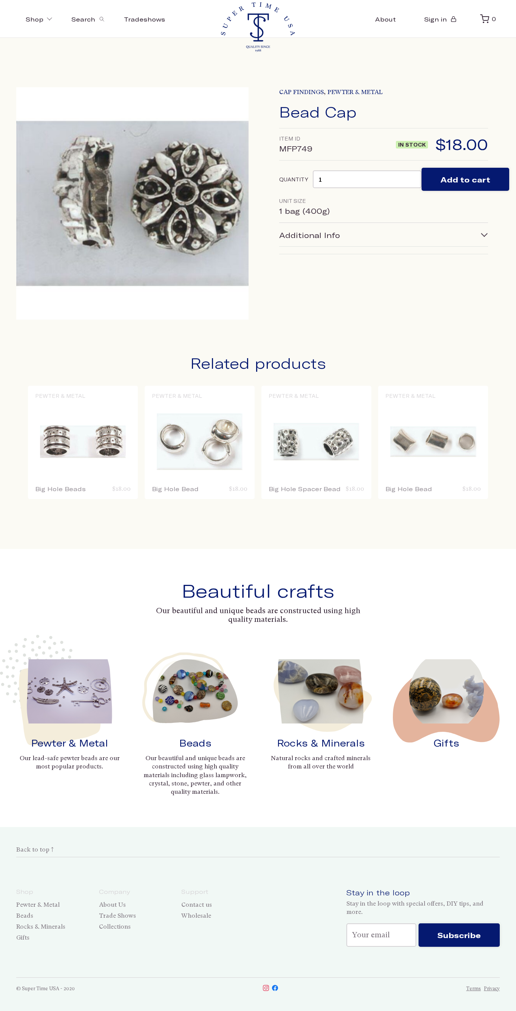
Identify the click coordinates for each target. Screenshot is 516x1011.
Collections (115, 926)
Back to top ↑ (35, 849)
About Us (112, 904)
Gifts (446, 742)
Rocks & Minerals (321, 742)
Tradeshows (144, 19)
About (385, 19)
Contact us (196, 904)
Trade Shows (117, 915)
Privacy (492, 988)
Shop (34, 19)
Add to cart (465, 179)
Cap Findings (301, 92)
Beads (195, 742)
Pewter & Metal (355, 92)
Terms (473, 988)
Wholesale (196, 915)
